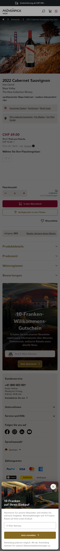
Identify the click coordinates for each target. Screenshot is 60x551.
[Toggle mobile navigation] (56, 11)
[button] (43, 11)
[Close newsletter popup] (53, 486)
